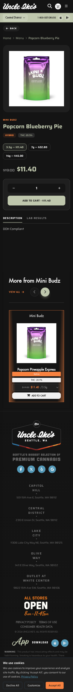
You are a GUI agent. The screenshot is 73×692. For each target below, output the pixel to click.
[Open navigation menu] (66, 6)
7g (39, 147)
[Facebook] (21, 469)
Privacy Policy (29, 677)
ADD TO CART (39, 395)
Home (7, 38)
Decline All (12, 685)
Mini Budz (36, 316)
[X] (31, 469)
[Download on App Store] (60, 17)
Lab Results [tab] (37, 218)
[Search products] (50, 6)
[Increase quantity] (59, 188)
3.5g (14, 147)
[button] (36, 356)
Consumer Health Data (36, 626)
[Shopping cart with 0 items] (58, 6)
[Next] (45, 292)
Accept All (55, 685)
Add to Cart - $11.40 (36, 200)
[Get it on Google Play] (67, 17)
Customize (34, 685)
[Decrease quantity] (14, 188)
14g (14, 156)
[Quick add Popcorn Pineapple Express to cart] (55, 364)
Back (13, 28)
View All (14, 292)
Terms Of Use (48, 622)
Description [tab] (12, 218)
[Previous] (34, 292)
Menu (20, 38)
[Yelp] (41, 469)
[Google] (52, 469)
